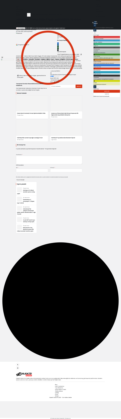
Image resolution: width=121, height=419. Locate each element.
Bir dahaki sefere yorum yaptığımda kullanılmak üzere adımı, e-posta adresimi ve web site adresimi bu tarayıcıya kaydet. (42, 177)
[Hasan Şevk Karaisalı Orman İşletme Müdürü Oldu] (32, 107)
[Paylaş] (58, 50)
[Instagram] (17, 368)
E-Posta (52, 167)
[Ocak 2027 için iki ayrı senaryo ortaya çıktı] (26, 220)
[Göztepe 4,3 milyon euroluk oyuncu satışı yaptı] (26, 191)
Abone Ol (79, 86)
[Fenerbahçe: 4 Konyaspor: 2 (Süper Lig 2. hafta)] (26, 200)
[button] (29, 15)
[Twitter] (17, 364)
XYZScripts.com (68, 418)
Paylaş (57, 82)
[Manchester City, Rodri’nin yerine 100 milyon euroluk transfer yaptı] (26, 228)
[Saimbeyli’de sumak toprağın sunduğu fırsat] (32, 131)
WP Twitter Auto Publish (54, 418)
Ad (17, 167)
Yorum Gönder (20, 180)
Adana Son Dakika (25, 378)
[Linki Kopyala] (81, 54)
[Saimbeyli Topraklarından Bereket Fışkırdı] (66, 131)
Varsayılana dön (55, 80)
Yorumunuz (19, 154)
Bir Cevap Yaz (21, 145)
